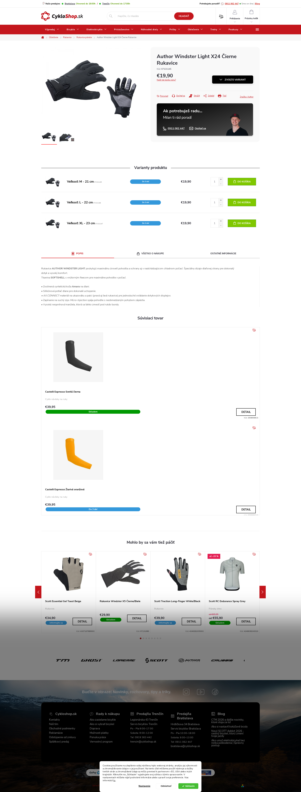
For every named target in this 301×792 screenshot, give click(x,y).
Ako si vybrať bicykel (102, 724)
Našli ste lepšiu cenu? (166, 80)
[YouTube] (201, 692)
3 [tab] (146, 638)
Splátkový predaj (59, 741)
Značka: (246, 97)
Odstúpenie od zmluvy (62, 737)
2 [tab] (143, 638)
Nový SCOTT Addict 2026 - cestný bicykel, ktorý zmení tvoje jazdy (227, 733)
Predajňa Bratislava (185, 716)
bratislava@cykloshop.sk (185, 746)
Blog (257, 3)
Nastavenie (144, 786)
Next (262, 592)
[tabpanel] (68, 592)
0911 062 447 (232, 3)
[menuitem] (52, 29)
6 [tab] (155, 638)
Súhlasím (190, 786)
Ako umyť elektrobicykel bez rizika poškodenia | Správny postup (228, 743)
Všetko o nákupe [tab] (152, 253)
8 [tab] (160, 638)
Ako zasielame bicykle (103, 720)
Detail (246, 412)
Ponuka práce (98, 737)
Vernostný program (101, 741)
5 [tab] (152, 638)
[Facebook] (215, 692)
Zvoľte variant (235, 79)
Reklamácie (56, 733)
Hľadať (184, 16)
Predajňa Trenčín (150, 714)
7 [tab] (157, 638)
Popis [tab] (79, 253)
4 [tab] (149, 638)
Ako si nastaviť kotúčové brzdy (229, 726)
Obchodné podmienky (62, 728)
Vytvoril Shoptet (252, 785)
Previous (38, 592)
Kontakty (54, 720)
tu (114, 780)
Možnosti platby (99, 733)
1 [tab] (140, 638)
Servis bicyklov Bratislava (186, 728)
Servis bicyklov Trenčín (143, 724)
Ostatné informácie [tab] (223, 253)
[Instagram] (186, 692)
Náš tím (53, 724)
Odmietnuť (166, 786)
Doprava (95, 728)
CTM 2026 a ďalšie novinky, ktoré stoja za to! (227, 721)
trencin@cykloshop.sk (143, 741)
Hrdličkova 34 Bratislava (185, 724)
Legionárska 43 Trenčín (144, 720)
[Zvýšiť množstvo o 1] (221, 179)
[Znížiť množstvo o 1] (221, 184)
